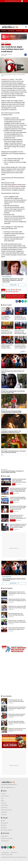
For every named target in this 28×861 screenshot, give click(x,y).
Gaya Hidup (7, 44)
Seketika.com (5, 79)
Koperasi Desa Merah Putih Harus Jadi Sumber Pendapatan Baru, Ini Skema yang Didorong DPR (19, 481)
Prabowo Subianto (7, 830)
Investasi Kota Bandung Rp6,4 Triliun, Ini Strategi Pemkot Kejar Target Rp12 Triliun (18, 499)
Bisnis (3, 44)
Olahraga (3, 803)
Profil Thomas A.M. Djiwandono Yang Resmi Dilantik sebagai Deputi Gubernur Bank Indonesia (20, 332)
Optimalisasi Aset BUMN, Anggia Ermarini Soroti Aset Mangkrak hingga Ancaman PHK (18, 507)
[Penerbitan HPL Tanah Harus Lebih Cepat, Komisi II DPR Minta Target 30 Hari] (4, 608)
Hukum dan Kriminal (6, 810)
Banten (4, 825)
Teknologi (3, 814)
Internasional (4, 805)
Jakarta (5, 827)
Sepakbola (5, 823)
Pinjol (17, 291)
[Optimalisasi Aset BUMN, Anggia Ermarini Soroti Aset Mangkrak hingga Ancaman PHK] (5, 509)
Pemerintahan (19, 327)
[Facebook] (17, 301)
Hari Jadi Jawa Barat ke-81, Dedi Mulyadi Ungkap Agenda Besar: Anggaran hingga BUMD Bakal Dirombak (18, 490)
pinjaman (10, 291)
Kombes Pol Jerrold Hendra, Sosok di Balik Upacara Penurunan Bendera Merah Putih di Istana (17, 729)
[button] (26, 27)
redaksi (3, 54)
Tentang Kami (5, 841)
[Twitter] (19, 301)
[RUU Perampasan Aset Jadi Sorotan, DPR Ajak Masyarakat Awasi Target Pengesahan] (4, 615)
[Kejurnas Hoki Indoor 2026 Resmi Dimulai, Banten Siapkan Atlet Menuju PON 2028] (4, 629)
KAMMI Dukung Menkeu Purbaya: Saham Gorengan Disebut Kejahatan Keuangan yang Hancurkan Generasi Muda (7, 346)
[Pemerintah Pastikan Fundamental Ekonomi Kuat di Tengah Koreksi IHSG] (21, 340)
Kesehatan (4, 812)
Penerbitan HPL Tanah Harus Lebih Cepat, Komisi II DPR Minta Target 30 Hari (17, 607)
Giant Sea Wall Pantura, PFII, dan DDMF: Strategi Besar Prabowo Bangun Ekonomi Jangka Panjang (18, 526)
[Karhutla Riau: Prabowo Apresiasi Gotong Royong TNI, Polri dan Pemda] (4, 716)
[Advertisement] (14, 11)
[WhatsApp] (25, 301)
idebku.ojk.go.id (15, 186)
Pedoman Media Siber (7, 838)
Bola (2, 798)
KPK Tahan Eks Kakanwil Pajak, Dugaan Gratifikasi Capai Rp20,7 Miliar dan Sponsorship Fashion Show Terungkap (16, 722)
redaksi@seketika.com (9, 787)
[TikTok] (10, 847)
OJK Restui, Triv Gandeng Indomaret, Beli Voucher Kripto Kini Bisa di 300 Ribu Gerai (20, 318)
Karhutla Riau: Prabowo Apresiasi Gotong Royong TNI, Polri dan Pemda (16, 715)
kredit (19, 289)
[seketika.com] (9, 27)
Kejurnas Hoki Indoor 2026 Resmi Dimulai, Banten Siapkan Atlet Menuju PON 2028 (16, 628)
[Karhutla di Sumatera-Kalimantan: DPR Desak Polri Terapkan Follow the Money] (4, 708)
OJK (4, 291)
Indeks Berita (4, 836)
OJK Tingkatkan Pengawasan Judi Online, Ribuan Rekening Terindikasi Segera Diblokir (6, 318)
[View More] (14, 782)
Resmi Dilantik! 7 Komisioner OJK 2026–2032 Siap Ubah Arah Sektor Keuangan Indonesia (7, 332)
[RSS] (13, 847)
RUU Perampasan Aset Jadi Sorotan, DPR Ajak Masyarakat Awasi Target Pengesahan (16, 614)
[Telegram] (22, 301)
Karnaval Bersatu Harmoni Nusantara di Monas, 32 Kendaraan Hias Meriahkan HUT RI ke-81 (18, 517)
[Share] (25, 54)
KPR (14, 289)
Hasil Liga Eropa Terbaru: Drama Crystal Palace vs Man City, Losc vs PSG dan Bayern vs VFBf (17, 592)
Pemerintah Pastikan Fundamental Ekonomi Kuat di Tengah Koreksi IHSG (20, 346)
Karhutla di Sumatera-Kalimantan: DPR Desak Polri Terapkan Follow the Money (17, 707)
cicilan (9, 289)
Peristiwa (3, 793)
